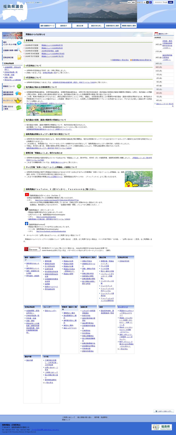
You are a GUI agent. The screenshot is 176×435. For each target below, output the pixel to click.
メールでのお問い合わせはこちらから (45, 430)
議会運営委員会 (88, 323)
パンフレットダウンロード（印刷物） (107, 276)
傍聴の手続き (87, 261)
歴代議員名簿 (50, 289)
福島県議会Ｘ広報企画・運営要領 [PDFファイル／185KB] (49, 219)
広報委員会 (86, 330)
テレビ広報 (105, 266)
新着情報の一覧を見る (120, 60)
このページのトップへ (164, 411)
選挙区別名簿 (50, 264)
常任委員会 (86, 333)
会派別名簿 (49, 269)
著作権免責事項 (50, 380)
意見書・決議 (9, 75)
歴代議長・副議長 (32, 276)
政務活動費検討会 (88, 343)
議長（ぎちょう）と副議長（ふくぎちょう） (126, 337)
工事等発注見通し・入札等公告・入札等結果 (51, 362)
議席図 (47, 284)
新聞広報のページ (57, 162)
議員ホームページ (51, 286)
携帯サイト (38, 2)
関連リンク (66, 420)
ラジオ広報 (105, 269)
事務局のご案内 (69, 313)
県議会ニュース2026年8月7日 (52, 45)
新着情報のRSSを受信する (141, 60)
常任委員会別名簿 (51, 271)
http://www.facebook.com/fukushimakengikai (51, 231)
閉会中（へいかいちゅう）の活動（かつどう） (126, 329)
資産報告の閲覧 (88, 276)
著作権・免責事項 (100, 417)
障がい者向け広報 (107, 271)
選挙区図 (48, 261)
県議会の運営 (68, 274)
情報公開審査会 (88, 336)
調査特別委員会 (88, 351)
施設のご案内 (68, 325)
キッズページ (123, 307)
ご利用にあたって (51, 372)
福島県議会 (13, 7)
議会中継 (29, 360)
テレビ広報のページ (55, 177)
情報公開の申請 (88, 273)
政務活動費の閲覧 (88, 279)
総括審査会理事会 (88, 346)
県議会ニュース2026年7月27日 (53, 56)
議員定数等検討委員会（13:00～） (167, 57)
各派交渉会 (86, 315)
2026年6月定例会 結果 (50, 51)
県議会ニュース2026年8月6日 (52, 48)
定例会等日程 (124, 261)
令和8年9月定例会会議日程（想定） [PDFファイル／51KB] (74, 82)
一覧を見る (123, 349)
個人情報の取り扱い (84, 417)
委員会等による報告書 (12, 80)
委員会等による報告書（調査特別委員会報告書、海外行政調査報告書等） (32, 328)
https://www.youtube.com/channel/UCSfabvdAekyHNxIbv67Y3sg (57, 200)
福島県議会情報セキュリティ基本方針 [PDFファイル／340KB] (49, 148)
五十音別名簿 (50, 266)
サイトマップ (30, 2)
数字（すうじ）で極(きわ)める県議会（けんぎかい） (126, 344)
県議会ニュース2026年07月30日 (53, 53)
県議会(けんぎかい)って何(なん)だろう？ (126, 313)
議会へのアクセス (70, 328)
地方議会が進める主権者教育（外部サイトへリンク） (46, 103)
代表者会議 (86, 348)
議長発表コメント (32, 268)
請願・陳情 (8, 77)
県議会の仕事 (68, 266)
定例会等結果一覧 (11, 72)
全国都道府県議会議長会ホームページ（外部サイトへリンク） (49, 129)
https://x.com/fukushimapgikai (46, 217)
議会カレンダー (50, 311)
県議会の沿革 (68, 261)
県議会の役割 (68, 264)
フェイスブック (106, 286)
